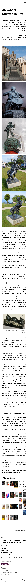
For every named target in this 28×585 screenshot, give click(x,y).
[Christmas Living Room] (7, 506)
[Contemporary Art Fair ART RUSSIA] (7, 517)
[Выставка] (3, 483)
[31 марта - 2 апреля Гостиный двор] (16, 506)
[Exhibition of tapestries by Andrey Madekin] (24, 486)
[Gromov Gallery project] (16, 484)
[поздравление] (12, 495)
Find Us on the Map (19, 530)
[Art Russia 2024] (20, 500)
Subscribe (4, 564)
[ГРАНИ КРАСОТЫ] (20, 494)
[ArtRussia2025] (7, 495)
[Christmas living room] (20, 484)
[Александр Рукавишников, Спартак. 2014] (14, 136)
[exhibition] (12, 506)
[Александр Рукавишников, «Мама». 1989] (14, 321)
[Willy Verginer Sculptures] (12, 517)
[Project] (16, 517)
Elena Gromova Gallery (14, 580)
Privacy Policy (5, 550)
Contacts (3, 548)
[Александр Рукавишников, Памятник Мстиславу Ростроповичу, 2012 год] (14, 100)
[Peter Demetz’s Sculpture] (3, 517)
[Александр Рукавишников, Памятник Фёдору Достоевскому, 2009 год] (14, 63)
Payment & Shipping (6, 554)
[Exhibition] (7, 483)
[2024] (3, 506)
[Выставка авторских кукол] (24, 512)
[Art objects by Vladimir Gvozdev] (24, 506)
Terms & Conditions (6, 552)
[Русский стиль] (3, 495)
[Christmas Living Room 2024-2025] (16, 494)
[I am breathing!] (20, 506)
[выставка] (24, 494)
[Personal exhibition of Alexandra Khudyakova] (24, 501)
